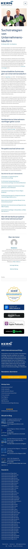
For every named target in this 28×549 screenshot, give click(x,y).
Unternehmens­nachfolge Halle (9, 491)
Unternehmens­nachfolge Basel (9, 473)
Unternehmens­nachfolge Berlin (9, 476)
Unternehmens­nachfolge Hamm (9, 494)
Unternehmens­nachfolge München (9, 514)
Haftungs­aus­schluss (21, 544)
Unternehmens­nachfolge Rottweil (9, 525)
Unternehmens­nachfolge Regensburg (10, 522)
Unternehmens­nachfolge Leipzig (9, 506)
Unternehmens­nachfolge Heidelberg (10, 497)
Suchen (3, 277)
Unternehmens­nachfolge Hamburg (9, 493)
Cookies (10, 546)
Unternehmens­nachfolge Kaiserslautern (11, 501)
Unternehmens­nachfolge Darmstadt (10, 479)
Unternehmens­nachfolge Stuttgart (9, 530)
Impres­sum (12, 544)
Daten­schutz (5, 544)
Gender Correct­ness (18, 546)
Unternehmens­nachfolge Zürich (9, 538)
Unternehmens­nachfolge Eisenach (9, 483)
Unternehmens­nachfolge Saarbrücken (10, 527)
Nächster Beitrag (14, 269)
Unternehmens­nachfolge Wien (8, 534)
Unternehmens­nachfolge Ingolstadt (10, 499)
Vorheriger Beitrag (14, 265)
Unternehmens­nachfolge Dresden (9, 481)
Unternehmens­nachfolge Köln (8, 502)
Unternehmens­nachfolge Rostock (9, 524)
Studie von (11, 129)
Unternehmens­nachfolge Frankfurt (10, 486)
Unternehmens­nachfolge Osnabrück (10, 519)
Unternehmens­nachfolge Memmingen (10, 512)
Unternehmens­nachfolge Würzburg (10, 537)
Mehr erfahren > (17, 261)
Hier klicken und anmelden (14, 377)
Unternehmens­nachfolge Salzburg (9, 529)
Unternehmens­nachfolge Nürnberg (10, 517)
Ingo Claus (8, 76)
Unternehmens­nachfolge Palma (9, 520)
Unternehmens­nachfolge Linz (8, 507)
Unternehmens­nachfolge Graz (8, 489)
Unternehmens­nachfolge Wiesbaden (10, 535)
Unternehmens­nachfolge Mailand (9, 511)
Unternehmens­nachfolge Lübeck (9, 509)
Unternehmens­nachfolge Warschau (10, 532)
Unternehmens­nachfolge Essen (9, 484)
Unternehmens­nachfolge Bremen (9, 478)
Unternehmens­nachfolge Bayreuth (9, 474)
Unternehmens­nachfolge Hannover (10, 496)
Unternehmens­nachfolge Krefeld (9, 504)
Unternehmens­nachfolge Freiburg (9, 488)
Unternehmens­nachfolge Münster (9, 516)
